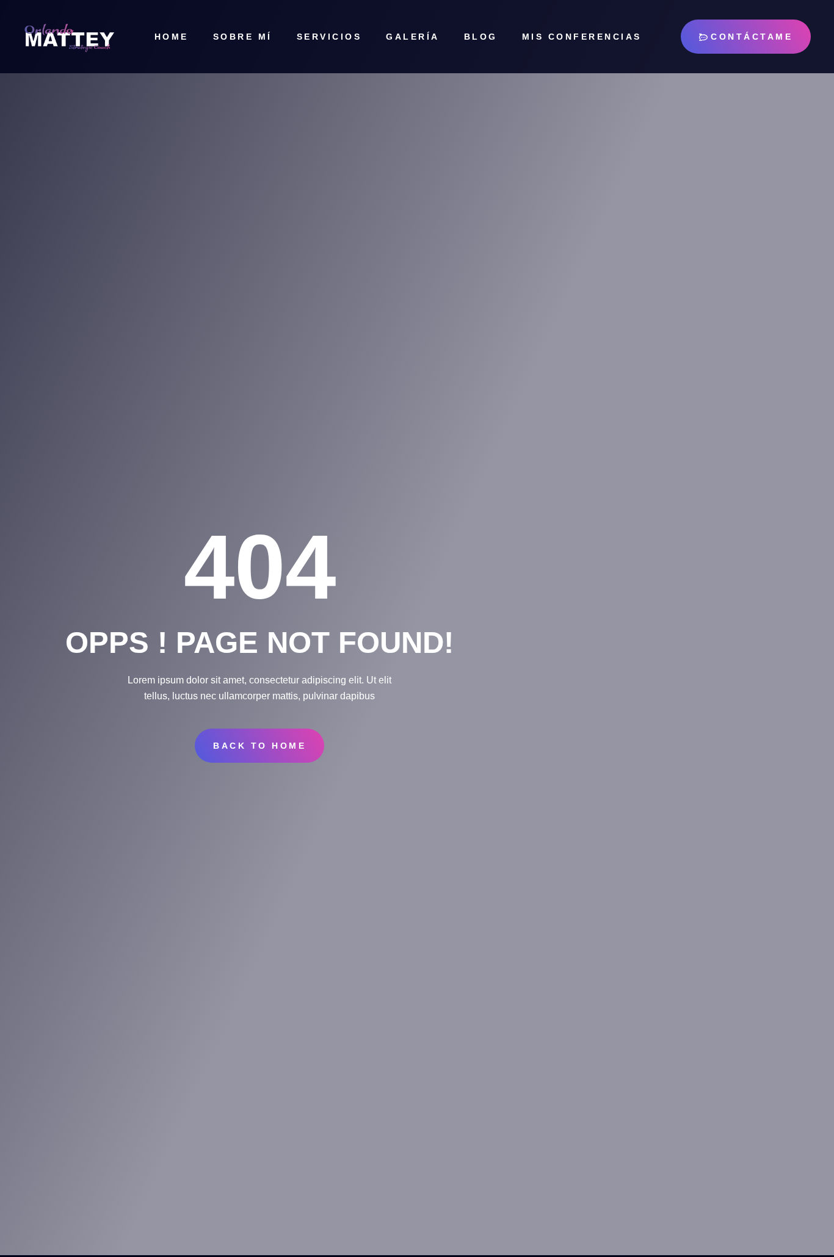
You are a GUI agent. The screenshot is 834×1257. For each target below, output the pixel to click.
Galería (413, 36)
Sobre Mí (242, 36)
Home (171, 36)
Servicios (329, 36)
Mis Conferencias (582, 36)
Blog (481, 36)
